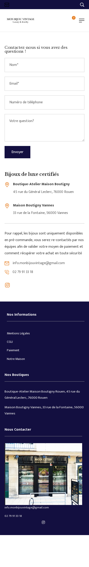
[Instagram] (43, 522)
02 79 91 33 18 (13, 515)
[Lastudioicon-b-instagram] (7, 285)
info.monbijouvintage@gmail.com (27, 507)
